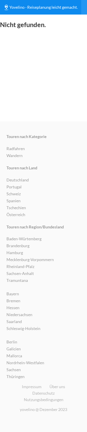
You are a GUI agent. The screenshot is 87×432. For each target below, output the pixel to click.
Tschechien (16, 207)
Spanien (13, 200)
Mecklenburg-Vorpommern (30, 259)
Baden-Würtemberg (23, 238)
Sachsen (13, 369)
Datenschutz (43, 393)
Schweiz (13, 193)
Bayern (12, 293)
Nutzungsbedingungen (43, 399)
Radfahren (15, 148)
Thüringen (15, 376)
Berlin (11, 341)
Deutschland (17, 179)
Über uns (57, 386)
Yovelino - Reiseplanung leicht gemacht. (43, 7)
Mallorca (14, 355)
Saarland (14, 321)
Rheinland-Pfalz (20, 266)
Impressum (31, 386)
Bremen (13, 300)
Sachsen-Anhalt (20, 273)
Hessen (12, 307)
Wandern (14, 155)
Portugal (14, 186)
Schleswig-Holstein (23, 328)
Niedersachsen (19, 314)
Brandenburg (17, 245)
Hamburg (14, 252)
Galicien (13, 348)
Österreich (15, 214)
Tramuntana (17, 280)
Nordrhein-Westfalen (25, 362)
